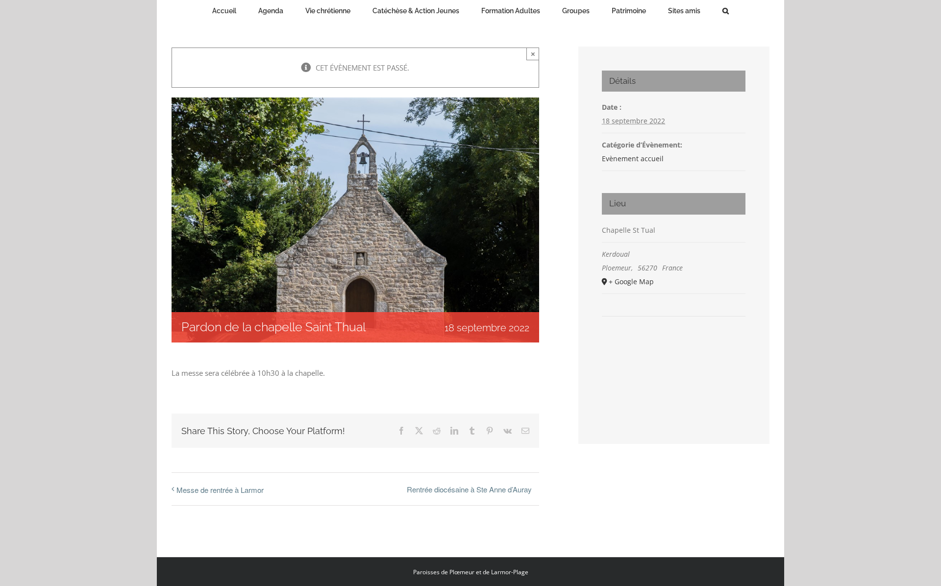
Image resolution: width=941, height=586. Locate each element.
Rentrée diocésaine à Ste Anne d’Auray (469, 489)
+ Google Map (631, 281)
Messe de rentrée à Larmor (220, 490)
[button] (680, 10)
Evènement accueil (633, 158)
